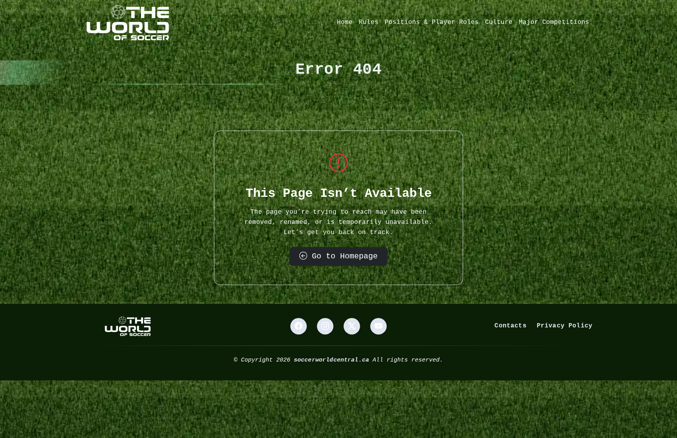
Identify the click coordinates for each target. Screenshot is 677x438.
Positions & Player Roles (432, 22)
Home (345, 22)
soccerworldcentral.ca (331, 359)
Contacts (510, 325)
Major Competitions (554, 22)
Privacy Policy (564, 325)
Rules (368, 22)
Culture (498, 22)
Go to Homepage (342, 256)
